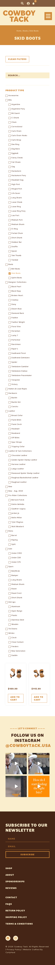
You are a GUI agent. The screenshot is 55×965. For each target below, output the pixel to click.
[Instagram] (15, 938)
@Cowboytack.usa (28, 745)
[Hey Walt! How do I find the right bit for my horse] (39, 786)
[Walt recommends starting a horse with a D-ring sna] (39, 763)
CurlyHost (10, 952)
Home (18, 31)
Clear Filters (17, 59)
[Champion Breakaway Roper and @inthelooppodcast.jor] (16, 786)
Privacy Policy (14, 949)
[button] (22, 3)
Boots (25, 31)
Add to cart (15, 698)
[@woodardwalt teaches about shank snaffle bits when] (16, 763)
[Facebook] (8, 938)
